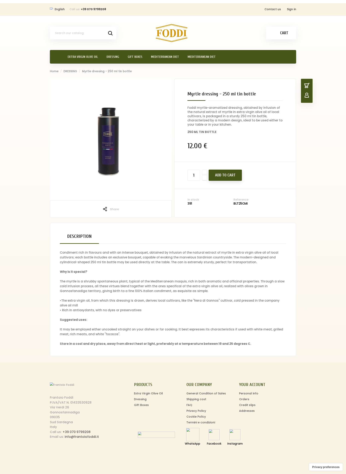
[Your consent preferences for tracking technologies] (326, 467)
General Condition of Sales (206, 393)
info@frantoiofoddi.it (82, 436)
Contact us (273, 9)
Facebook (214, 444)
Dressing (140, 399)
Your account (252, 384)
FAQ (189, 405)
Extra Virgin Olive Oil (148, 393)
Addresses (247, 411)
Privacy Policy (196, 411)
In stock (193, 200)
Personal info (248, 393)
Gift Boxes (141, 405)
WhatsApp (192, 444)
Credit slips (247, 405)
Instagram (235, 444)
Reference (240, 200)
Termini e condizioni (200, 422)
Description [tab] (79, 236)
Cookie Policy (196, 417)
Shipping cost (196, 399)
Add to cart (225, 175)
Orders (244, 399)
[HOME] (56, 57)
